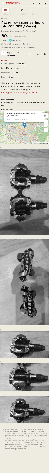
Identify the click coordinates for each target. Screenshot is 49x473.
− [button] (46, 124)
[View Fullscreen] (46, 130)
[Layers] (45, 115)
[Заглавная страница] (13, 1)
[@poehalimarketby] (21, 10)
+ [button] (46, 121)
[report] (45, 54)
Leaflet (35, 143)
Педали (4, 18)
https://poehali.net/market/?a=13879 (19, 92)
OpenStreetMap (43, 143)
